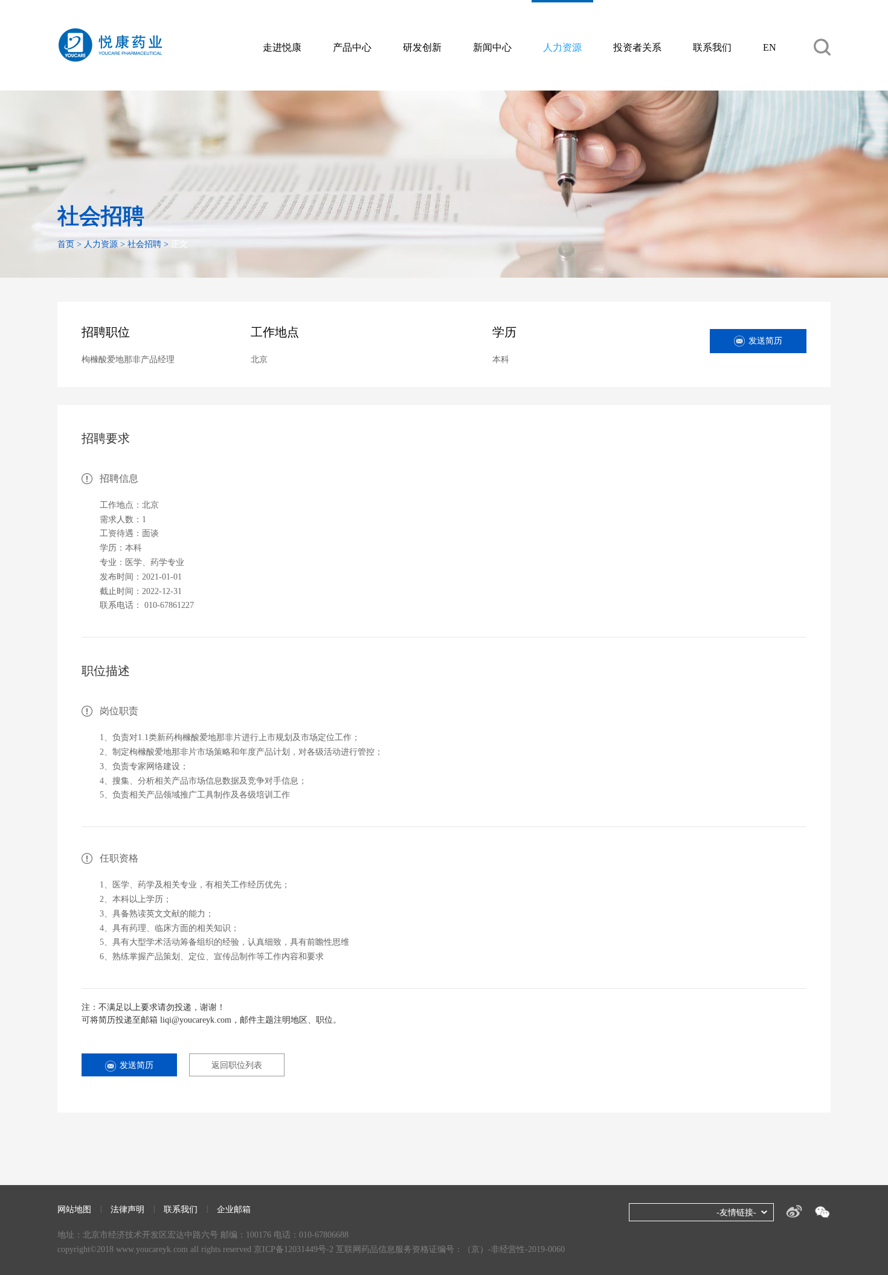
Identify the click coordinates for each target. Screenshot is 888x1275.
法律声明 (127, 1209)
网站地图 (74, 1209)
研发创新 (422, 47)
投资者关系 (637, 47)
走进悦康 (282, 47)
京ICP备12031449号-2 (293, 1249)
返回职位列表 (236, 1065)
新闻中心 (492, 47)
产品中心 (352, 47)
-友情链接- (736, 1212)
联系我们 (712, 47)
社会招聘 (144, 244)
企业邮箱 (234, 1209)
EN (769, 47)
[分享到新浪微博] (794, 1211)
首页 (65, 244)
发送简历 (765, 340)
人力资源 (562, 47)
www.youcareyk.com (152, 1249)
